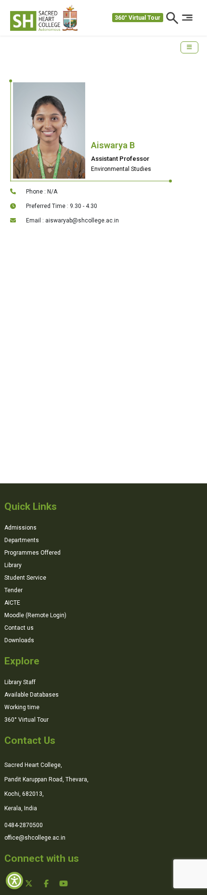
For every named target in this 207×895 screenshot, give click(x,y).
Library (13, 565)
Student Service (25, 577)
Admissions (20, 527)
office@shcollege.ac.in (34, 837)
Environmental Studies (121, 169)
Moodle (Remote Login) (35, 615)
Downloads (19, 640)
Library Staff (20, 682)
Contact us (19, 627)
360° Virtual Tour (137, 17)
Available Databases (31, 694)
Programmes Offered (32, 552)
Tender (13, 590)
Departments (21, 540)
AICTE (12, 602)
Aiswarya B (113, 145)
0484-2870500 (23, 825)
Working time (21, 707)
